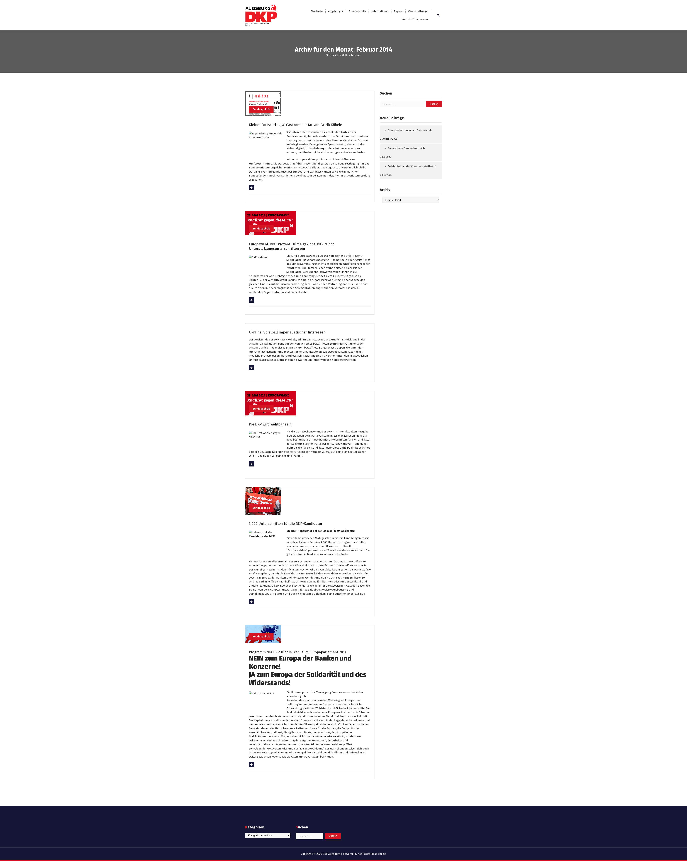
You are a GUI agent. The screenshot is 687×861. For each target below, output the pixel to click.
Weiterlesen (256, 187)
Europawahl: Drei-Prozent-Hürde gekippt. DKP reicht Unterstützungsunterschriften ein (291, 246)
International (380, 11)
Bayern (398, 11)
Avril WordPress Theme (372, 853)
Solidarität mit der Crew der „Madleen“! (412, 166)
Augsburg (334, 11)
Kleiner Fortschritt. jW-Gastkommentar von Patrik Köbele (295, 125)
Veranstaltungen (418, 11)
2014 (344, 55)
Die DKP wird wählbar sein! (271, 424)
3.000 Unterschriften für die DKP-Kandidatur (285, 523)
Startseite (317, 11)
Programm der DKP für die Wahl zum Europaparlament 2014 (298, 652)
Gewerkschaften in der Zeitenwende (410, 130)
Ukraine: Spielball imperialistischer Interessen (287, 332)
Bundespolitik (357, 11)
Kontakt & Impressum (415, 19)
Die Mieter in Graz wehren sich (406, 148)
